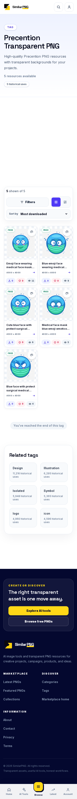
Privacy (8, 737)
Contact (9, 728)
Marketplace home (55, 699)
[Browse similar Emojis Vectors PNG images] (32, 232)
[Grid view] (56, 202)
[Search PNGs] (58, 7)
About (7, 720)
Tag (10, 27)
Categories (50, 682)
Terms (7, 746)
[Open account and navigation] (69, 7)
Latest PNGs (12, 682)
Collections (11, 699)
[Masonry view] (65, 202)
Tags (45, 690)
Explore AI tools (38, 610)
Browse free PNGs (39, 621)
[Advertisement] (38, 137)
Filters (30, 202)
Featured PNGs (14, 690)
